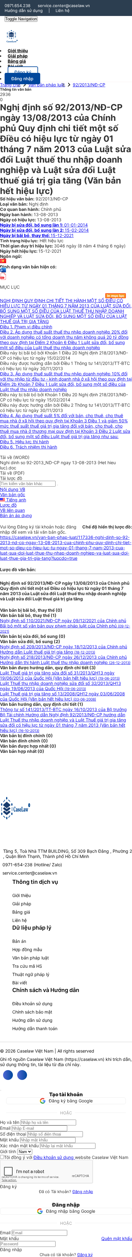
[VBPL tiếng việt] (3, 261)
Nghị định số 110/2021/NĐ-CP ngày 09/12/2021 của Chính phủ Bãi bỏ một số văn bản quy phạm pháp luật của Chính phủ (65, 626)
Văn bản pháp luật (46, 84)
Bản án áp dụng (16, 515)
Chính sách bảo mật (32, 1011)
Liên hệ (63, 10)
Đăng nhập (82, 1191)
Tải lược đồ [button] (11, 478)
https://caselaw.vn (84, 1059)
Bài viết (15, 66)
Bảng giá (21, 912)
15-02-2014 (44, 230)
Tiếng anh (15, 499)
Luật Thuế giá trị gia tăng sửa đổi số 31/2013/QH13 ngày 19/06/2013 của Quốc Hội (60, 675)
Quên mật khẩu (116, 1238)
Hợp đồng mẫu (27, 949)
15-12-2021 (37, 235)
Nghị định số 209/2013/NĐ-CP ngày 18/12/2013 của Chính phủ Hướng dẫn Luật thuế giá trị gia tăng (63, 649)
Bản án (19, 941)
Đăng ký (85, 1254)
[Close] (0, 1090)
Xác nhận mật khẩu (19, 1145)
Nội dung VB (12, 489)
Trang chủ (10, 84)
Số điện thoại (13, 1133)
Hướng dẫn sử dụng (24, 10)
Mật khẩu (9, 1139)
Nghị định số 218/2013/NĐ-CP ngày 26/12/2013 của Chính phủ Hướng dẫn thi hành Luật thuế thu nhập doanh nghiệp (65, 659)
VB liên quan (12, 510)
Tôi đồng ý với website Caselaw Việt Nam (66, 1157)
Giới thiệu (21, 895)
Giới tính (8, 1151)
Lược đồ (8, 505)
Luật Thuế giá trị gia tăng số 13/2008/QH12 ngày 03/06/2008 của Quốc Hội (62, 696)
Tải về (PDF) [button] (12, 473)
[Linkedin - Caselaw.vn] (22, 1075)
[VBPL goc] (3, 281)
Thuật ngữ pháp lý (30, 974)
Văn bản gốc (12, 494)
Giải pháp (21, 903)
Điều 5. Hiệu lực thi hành (24, 441)
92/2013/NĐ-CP (89, 84)
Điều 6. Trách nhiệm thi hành (28, 446)
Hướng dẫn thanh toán (34, 1028)
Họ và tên (9, 1122)
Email (5, 1128)
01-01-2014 (44, 224)
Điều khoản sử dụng (32, 1003)
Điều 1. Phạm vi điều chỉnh (26, 326)
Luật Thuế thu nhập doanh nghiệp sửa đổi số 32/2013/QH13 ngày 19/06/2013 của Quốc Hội (60, 686)
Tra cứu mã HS (27, 966)
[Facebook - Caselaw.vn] (8, 1075)
